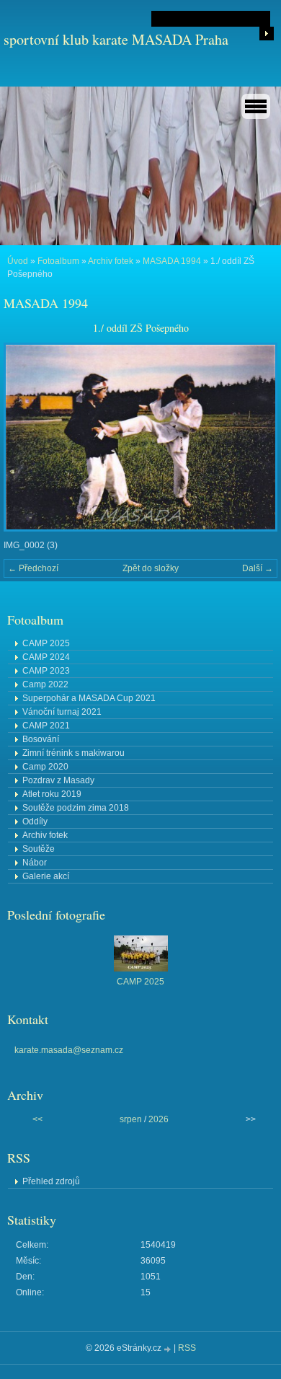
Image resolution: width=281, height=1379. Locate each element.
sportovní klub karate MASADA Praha (116, 39)
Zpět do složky (150, 568)
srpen (131, 1119)
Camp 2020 (45, 767)
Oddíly (35, 821)
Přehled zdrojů (51, 1181)
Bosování (40, 739)
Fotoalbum (58, 261)
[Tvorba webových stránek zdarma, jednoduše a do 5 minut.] (169, 1349)
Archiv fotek (110, 261)
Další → (257, 568)
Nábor (34, 863)
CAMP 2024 (46, 657)
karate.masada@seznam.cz (68, 1050)
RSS (187, 1348)
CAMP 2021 (46, 726)
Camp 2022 (45, 684)
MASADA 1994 (172, 261)
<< (37, 1119)
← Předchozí (33, 568)
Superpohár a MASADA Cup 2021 (89, 698)
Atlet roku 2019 (51, 794)
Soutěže (38, 849)
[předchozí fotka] (27, 437)
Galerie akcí (45, 876)
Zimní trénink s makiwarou (73, 753)
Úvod (17, 261)
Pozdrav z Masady (58, 780)
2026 (158, 1119)
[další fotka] (254, 437)
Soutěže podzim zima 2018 (75, 808)
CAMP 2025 (46, 643)
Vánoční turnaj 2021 (62, 712)
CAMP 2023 (46, 671)
